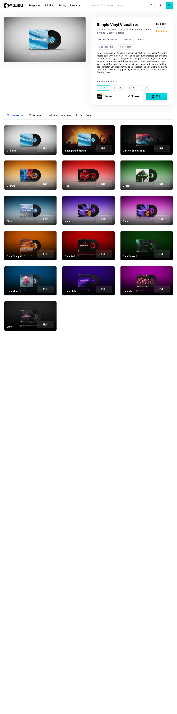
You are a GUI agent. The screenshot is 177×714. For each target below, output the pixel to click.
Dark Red (70, 256)
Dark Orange (14, 256)
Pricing (62, 5)
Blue (9, 221)
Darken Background (134, 151)
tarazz (108, 96)
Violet (68, 221)
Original (11, 151)
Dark (9, 327)
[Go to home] (13, 5)
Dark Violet (71, 291)
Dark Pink (128, 291)
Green (126, 186)
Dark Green (129, 256)
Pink (125, 221)
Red (67, 186)
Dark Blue (12, 291)
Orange (11, 186)
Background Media (75, 151)
